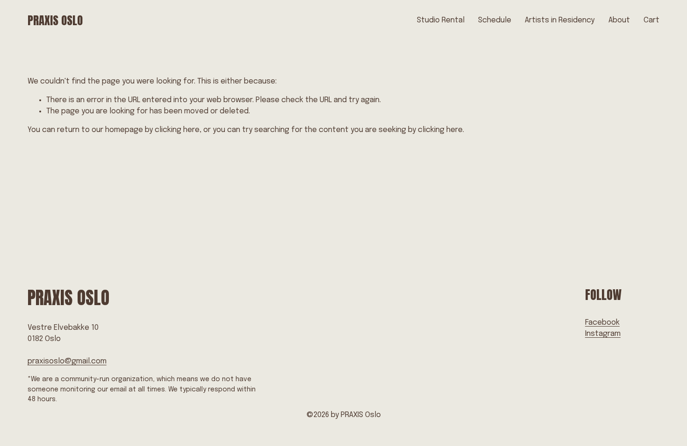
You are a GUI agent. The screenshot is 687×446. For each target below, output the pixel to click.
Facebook (602, 323)
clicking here (177, 130)
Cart (651, 20)
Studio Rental (441, 20)
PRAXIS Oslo (55, 20)
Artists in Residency (559, 20)
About (619, 20)
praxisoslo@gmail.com (67, 361)
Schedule (494, 20)
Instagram (603, 334)
